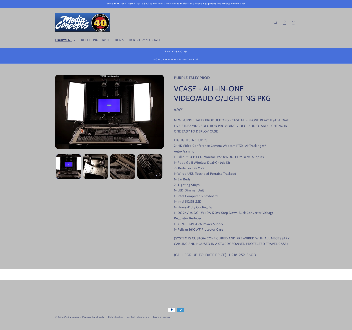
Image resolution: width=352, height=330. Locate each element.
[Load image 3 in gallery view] (122, 166)
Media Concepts (73, 316)
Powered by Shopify (93, 316)
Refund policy (115, 316)
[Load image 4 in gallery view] (149, 166)
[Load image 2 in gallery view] (95, 166)
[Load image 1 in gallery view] (68, 166)
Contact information (138, 316)
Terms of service (161, 316)
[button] (65, 40)
